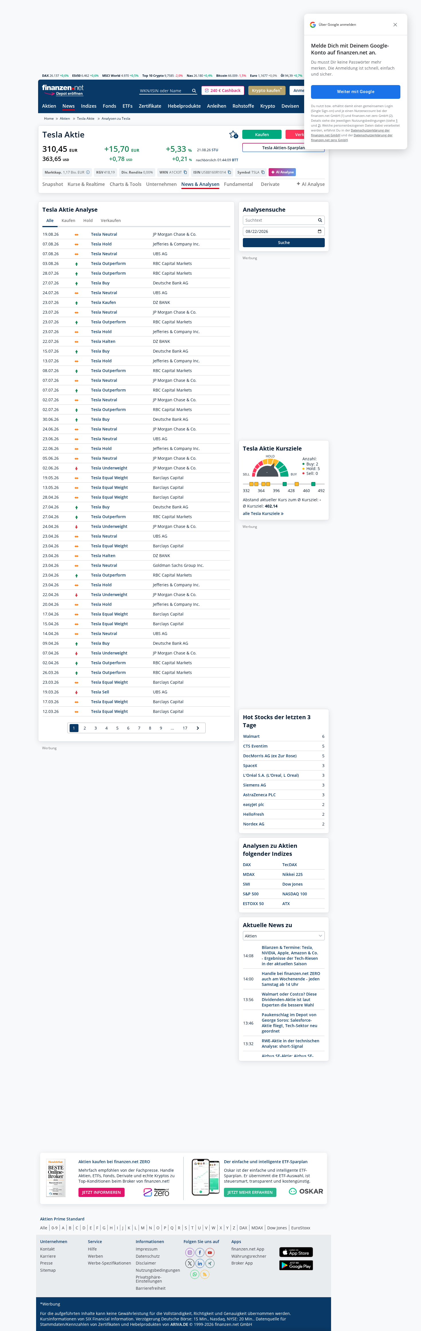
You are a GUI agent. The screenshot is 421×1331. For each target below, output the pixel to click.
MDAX (249, 874)
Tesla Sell (100, 692)
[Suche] (194, 90)
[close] (395, 24)
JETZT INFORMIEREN (101, 1192)
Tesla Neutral (104, 234)
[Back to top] (317, 1324)
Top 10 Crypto (153, 75)
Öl (282, 75)
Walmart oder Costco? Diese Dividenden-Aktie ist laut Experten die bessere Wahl (289, 999)
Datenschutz (148, 1256)
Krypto (267, 106)
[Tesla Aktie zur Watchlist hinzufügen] (233, 134)
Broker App (242, 1263)
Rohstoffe (243, 106)
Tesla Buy (100, 283)
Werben (95, 1256)
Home (49, 118)
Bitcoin (221, 75)
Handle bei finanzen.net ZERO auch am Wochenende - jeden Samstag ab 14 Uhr (291, 979)
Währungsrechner (248, 1256)
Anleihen (216, 106)
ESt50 (76, 75)
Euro (253, 75)
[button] (222, 90)
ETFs (128, 106)
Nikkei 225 (292, 874)
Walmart (251, 736)
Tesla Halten (103, 341)
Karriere (48, 1256)
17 (185, 728)
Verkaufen (111, 220)
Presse (46, 1263)
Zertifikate (150, 106)
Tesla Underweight (109, 468)
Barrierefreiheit (151, 1288)
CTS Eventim (255, 746)
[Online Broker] (64, 93)
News (68, 106)
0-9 (55, 1227)
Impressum (147, 1249)
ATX (286, 903)
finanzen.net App (247, 1249)
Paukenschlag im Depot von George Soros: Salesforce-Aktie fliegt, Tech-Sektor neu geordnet (289, 1023)
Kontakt (47, 1249)
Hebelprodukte (184, 106)
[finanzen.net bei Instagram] (189, 1252)
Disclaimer (146, 1263)
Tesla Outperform (108, 263)
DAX (45, 75)
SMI (246, 884)
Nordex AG (253, 824)
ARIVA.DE (179, 1324)
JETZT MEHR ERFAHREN (250, 1192)
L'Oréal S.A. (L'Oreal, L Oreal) (271, 775)
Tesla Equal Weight (109, 477)
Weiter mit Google (355, 91)
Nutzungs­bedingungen (158, 1270)
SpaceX (250, 765)
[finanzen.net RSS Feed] (204, 1274)
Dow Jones (292, 884)
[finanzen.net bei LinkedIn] (199, 1263)
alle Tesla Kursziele (262, 513)
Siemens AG (254, 785)
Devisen (290, 106)
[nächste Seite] (198, 728)
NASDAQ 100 (294, 893)
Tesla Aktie (86, 118)
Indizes (89, 106)
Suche (284, 242)
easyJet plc (253, 804)
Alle (50, 220)
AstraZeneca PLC (259, 794)
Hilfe (92, 1249)
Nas (190, 75)
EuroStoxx (300, 1227)
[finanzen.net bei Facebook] (199, 1252)
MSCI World (111, 75)
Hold (88, 220)
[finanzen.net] (63, 87)
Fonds (109, 106)
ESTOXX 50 (253, 903)
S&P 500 (251, 893)
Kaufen (68, 220)
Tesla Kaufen (103, 302)
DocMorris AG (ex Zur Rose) (269, 755)
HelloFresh (253, 814)
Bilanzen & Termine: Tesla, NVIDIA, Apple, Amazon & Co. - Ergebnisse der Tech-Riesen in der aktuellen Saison (290, 955)
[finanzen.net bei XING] (210, 1263)
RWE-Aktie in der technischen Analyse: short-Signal (290, 1043)
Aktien (49, 106)
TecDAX (289, 864)
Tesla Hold (101, 244)
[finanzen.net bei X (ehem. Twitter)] (189, 1263)
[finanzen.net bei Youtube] (210, 1252)
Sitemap (48, 1270)
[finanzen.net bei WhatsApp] (194, 1274)
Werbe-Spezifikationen (109, 1263)
